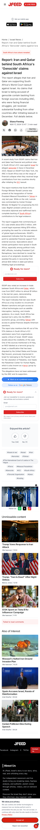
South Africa (25, 213)
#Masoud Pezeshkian (24, 466)
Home (4, 39)
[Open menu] (5, 4)
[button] (36, 485)
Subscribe (20, 279)
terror (25, 365)
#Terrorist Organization (15, 474)
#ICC (19, 470)
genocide (12, 168)
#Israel (23, 452)
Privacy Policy (7, 814)
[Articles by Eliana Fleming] (5, 123)
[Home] (15, 4)
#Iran (31, 452)
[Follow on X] (24, 508)
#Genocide (10, 470)
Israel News (15, 39)
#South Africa (29, 470)
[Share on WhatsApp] (15, 130)
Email (5, 403)
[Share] (21, 130)
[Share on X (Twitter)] (4, 130)
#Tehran (26, 456)
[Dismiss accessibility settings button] (38, 824)
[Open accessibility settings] (36, 826)
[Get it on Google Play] (26, 24)
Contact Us (35, 750)
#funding (20, 478)
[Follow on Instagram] (29, 508)
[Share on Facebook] (10, 130)
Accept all (20, 820)
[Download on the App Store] (11, 24)
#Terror (10, 466)
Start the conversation (32, 130)
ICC (18, 182)
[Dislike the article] (24, 436)
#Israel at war (12, 452)
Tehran (32, 196)
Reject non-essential (20, 826)
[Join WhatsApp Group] (19, 508)
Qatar (26, 288)
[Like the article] (15, 436)
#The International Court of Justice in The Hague (18, 461)
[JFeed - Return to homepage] (20, 743)
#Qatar (30, 474)
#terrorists (15, 456)
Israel (33, 165)
